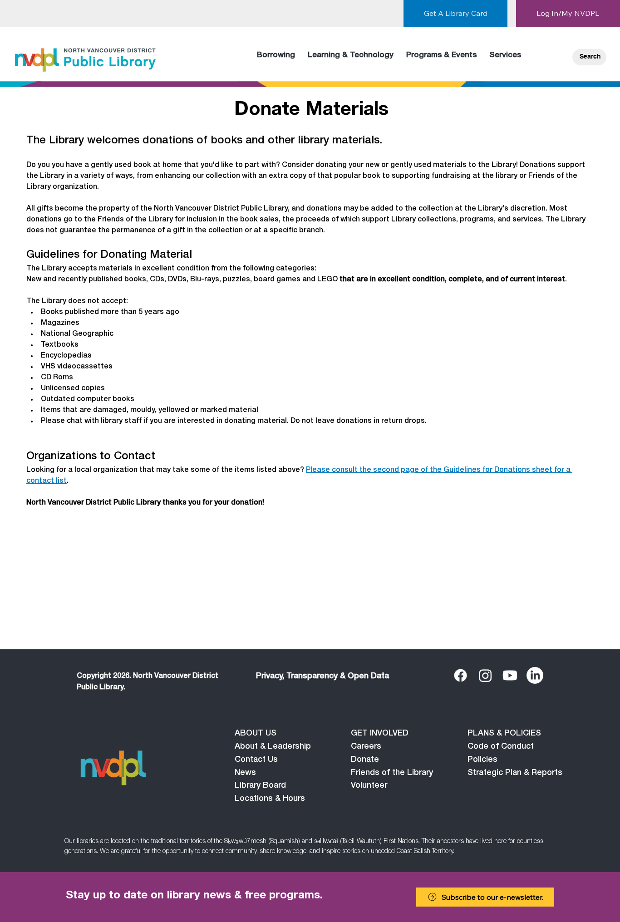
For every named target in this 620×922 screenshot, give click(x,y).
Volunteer (369, 786)
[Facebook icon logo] (460, 675)
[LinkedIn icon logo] (535, 675)
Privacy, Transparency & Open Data (322, 676)
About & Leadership (273, 747)
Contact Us (256, 760)
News (245, 773)
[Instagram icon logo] (485, 675)
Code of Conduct (500, 747)
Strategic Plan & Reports (514, 773)
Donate (365, 760)
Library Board (260, 786)
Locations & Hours (270, 799)
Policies (482, 760)
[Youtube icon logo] (510, 675)
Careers (366, 747)
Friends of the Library (392, 773)
